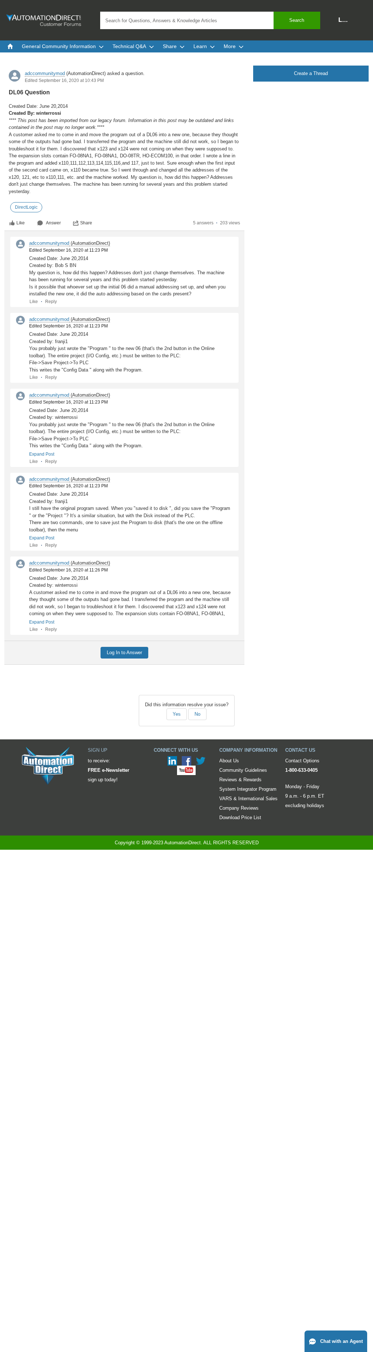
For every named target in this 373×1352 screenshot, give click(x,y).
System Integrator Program (247, 789)
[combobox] (210, 20)
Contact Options (302, 760)
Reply (51, 301)
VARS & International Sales (248, 798)
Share (86, 222)
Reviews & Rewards (240, 779)
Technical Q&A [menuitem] (129, 46)
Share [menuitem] (170, 46)
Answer (53, 222)
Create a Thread (311, 73)
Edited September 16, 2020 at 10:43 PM (64, 80)
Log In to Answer (124, 652)
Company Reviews (239, 808)
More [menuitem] (230, 46)
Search (296, 20)
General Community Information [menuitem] (59, 46)
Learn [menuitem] (200, 46)
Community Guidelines (243, 770)
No (197, 714)
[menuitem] (10, 46)
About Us (229, 760)
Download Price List (240, 817)
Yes (177, 714)
